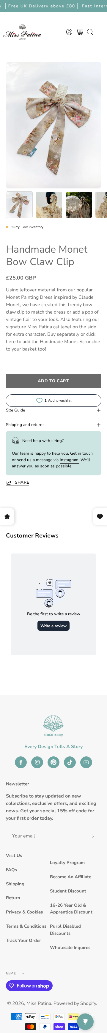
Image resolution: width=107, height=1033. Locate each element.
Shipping (15, 884)
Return (13, 898)
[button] (90, 31)
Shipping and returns (25, 424)
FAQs (11, 870)
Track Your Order (23, 940)
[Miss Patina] (22, 32)
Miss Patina (38, 1003)
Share (22, 482)
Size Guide (15, 410)
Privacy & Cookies (24, 912)
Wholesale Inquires (70, 947)
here (11, 341)
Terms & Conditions (26, 926)
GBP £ (11, 973)
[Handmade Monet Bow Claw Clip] (19, 204)
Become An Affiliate (70, 877)
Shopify (88, 1003)
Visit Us (14, 855)
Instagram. (69, 460)
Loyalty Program (67, 863)
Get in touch (81, 453)
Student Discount (68, 891)
